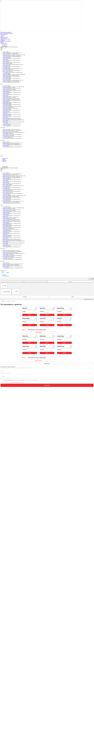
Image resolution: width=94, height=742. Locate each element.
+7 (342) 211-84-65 (6, 100)
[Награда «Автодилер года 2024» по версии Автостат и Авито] (4, 272)
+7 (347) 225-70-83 (6, 62)
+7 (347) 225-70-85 (6, 64)
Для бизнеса (2, 35)
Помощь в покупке (4, 37)
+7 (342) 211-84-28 (6, 125)
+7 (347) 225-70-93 (6, 138)
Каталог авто (5, 158)
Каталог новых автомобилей (5, 32)
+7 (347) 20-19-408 (6, 74)
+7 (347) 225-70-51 (6, 58)
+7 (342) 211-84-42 (6, 123)
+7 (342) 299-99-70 (6, 94)
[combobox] (1, 49)
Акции (1, 36)
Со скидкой (25, 296)
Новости (4, 161)
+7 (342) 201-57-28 (6, 104)
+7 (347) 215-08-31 (6, 70)
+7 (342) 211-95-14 (6, 108)
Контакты (4, 160)
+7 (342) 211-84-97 (6, 88)
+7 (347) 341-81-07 (6, 134)
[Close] (0, 31)
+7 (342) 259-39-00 (6, 112)
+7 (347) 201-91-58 (6, 132)
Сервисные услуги (3, 38)
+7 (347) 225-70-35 (6, 54)
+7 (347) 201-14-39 (6, 130)
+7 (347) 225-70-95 (6, 82)
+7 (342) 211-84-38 (6, 116)
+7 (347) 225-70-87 (6, 60)
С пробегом (70, 281)
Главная (3, 301)
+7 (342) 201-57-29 (6, 106)
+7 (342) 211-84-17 (6, 146)
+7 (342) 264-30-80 (6, 114)
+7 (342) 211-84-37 (6, 142)
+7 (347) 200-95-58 (6, 56)
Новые (24, 281)
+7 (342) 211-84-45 (6, 90)
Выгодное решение (4, 34)
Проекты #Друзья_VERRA (5, 39)
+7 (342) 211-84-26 (6, 86)
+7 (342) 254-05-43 (6, 119)
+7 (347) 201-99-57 (6, 72)
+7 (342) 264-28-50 (6, 96)
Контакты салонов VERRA (5, 41)
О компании (2, 40)
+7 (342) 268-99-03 (6, 102)
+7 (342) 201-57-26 (6, 110)
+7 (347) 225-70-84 (6, 76)
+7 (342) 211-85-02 (6, 144)
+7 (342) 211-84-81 (6, 98)
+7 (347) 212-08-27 (6, 66)
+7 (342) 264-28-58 (6, 92)
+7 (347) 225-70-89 (6, 136)
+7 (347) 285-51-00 (6, 68)
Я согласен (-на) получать (13, 382)
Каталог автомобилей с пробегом (6, 33)
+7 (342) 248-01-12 (6, 121)
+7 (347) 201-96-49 (6, 52)
